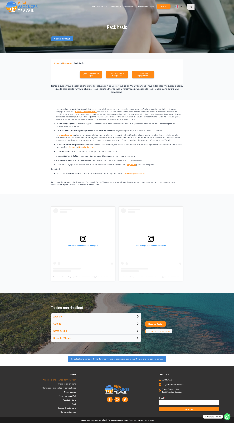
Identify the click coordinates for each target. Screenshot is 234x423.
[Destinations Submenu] (120, 6)
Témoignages (143, 6)
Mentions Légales (68, 412)
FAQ (74, 404)
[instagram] (117, 399)
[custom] (125, 399)
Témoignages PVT (67, 396)
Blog (152, 6)
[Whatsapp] (227, 416)
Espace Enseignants (67, 408)
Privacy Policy (126, 420)
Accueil (57, 63)
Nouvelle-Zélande (86, 147)
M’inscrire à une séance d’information (59, 380)
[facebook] (110, 399)
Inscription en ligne (67, 384)
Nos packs (67, 63)
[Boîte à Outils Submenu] (135, 6)
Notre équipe (70, 392)
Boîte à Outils (128, 6)
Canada (72, 147)
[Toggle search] (191, 7)
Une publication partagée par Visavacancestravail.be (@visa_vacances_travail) (83, 277)
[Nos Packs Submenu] (106, 6)
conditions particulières (133, 173)
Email (162, 398)
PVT (93, 6)
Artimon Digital (147, 420)
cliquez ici (131, 164)
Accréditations (69, 400)
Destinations (114, 6)
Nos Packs (101, 6)
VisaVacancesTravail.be (86, 112)
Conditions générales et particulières (59, 388)
